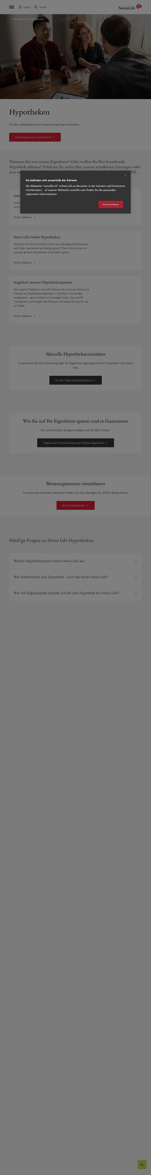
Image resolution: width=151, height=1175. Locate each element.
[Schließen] (126, 175)
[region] (75, 192)
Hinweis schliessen (111, 204)
